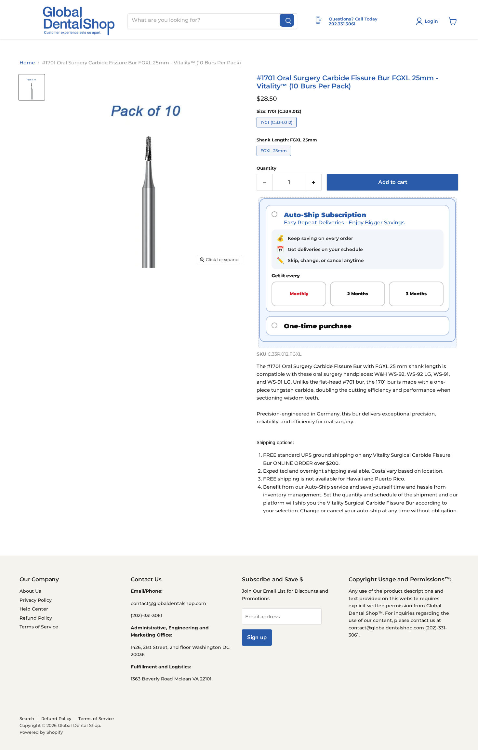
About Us (30, 591)
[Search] (287, 20)
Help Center (34, 609)
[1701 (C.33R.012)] (277, 129)
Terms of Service (39, 627)
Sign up (257, 637)
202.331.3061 (342, 23)
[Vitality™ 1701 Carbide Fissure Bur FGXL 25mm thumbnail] (32, 87)
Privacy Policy (36, 600)
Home (27, 62)
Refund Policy (36, 618)
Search (27, 718)
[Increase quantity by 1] (314, 182)
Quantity (266, 168)
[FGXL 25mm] (275, 157)
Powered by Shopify (41, 732)
